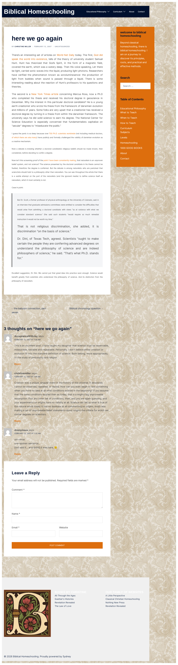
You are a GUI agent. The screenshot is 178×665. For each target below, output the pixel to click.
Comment (18, 489)
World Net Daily (65, 55)
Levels (123, 137)
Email (15, 527)
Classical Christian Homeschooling (123, 599)
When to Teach (128, 117)
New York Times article (44, 94)
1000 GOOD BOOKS (131, 148)
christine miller (23, 46)
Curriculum (117, 11)
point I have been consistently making (60, 160)
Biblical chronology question (85, 308)
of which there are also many (24, 137)
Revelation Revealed (65, 602)
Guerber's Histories (64, 599)
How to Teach (128, 123)
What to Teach (128, 112)
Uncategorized (62, 46)
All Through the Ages (65, 595)
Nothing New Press (115, 602)
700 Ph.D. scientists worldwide (62, 133)
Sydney (67, 656)
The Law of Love (63, 606)
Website (63, 527)
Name (16, 513)
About (131, 11)
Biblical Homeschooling (39, 11)
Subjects (125, 132)
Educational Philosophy (96, 11)
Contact (141, 11)
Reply (17, 364)
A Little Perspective (115, 595)
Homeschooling (128, 142)
